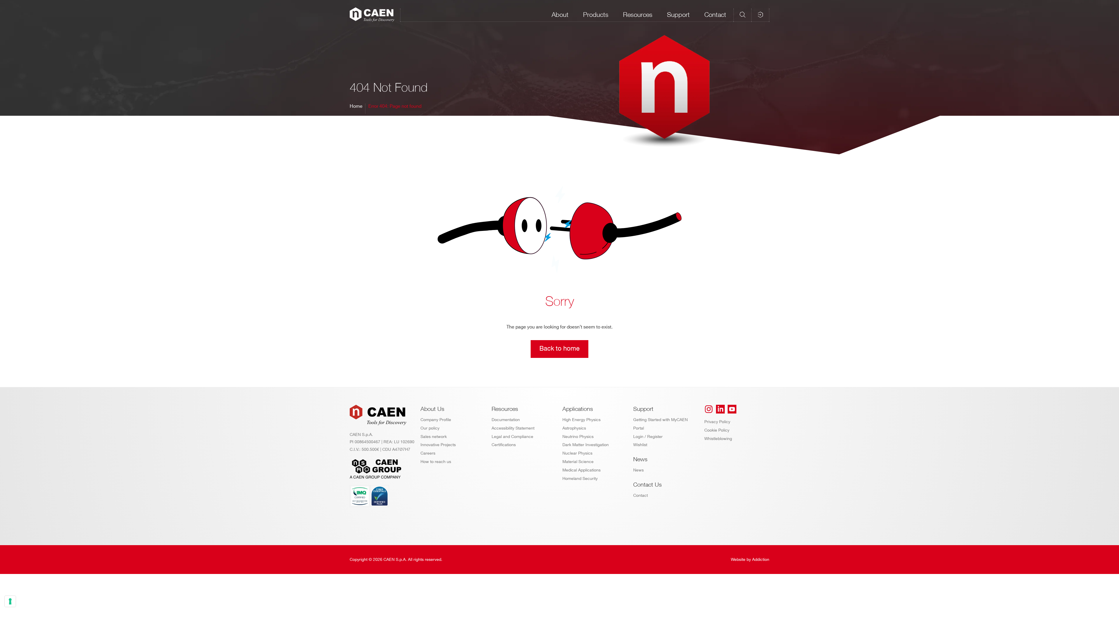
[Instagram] (708, 409)
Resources (637, 14)
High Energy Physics (581, 420)
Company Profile (435, 420)
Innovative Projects (438, 445)
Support (678, 14)
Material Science (578, 462)
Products (595, 14)
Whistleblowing (718, 439)
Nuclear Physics (577, 453)
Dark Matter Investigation (585, 445)
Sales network (433, 437)
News (638, 470)
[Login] (760, 14)
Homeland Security (580, 478)
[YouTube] (732, 409)
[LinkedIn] (720, 409)
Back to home (559, 349)
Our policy (429, 428)
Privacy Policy (717, 422)
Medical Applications (581, 470)
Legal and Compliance (512, 437)
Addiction (760, 559)
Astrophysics (574, 428)
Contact (715, 14)
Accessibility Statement (513, 428)
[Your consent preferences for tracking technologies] (10, 601)
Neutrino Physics (578, 437)
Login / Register (648, 437)
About (560, 14)
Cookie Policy (716, 430)
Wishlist (640, 445)
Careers (427, 453)
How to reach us (435, 462)
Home (356, 106)
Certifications (504, 445)
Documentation (506, 420)
